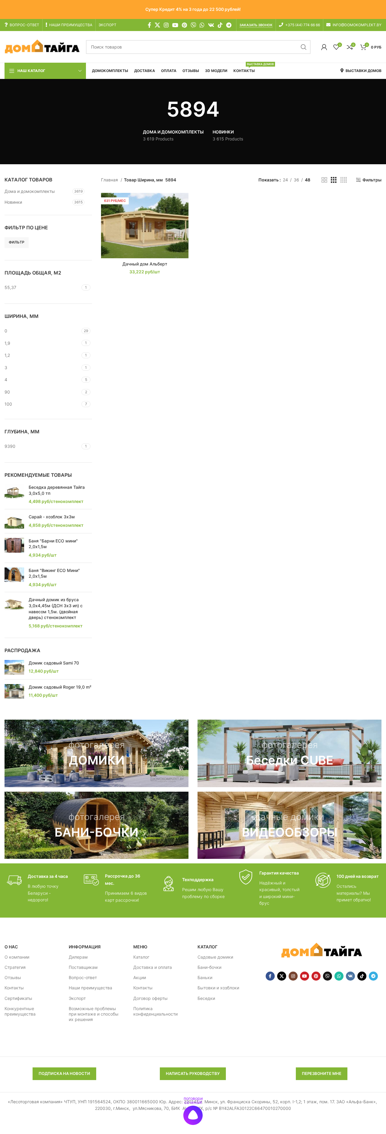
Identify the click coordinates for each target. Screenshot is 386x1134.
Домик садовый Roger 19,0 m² (60, 687)
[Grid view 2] (324, 180)
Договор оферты (150, 998)
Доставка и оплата (152, 967)
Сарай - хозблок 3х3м (52, 516)
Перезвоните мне (321, 1073)
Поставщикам (83, 967)
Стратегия (15, 967)
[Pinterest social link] (184, 25)
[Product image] (144, 226)
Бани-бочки (209, 967)
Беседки (206, 998)
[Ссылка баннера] (96, 753)
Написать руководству (193, 1073)
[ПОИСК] (304, 47)
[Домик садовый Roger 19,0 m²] (14, 691)
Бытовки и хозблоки (218, 987)
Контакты (14, 987)
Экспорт (77, 998)
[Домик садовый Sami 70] (14, 667)
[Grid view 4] (343, 180)
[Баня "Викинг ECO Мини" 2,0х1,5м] (14, 577)
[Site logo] (42, 46)
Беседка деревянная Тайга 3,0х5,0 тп (57, 490)
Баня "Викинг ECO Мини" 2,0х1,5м (54, 573)
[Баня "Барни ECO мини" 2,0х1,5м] (14, 548)
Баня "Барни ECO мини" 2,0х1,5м (53, 543)
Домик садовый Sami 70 (54, 662)
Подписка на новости (64, 1073)
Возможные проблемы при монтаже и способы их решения (94, 1014)
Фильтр (16, 242)
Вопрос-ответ (83, 977)
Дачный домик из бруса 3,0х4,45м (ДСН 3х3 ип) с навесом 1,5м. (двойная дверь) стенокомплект (56, 608)
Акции (139, 977)
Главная (110, 179)
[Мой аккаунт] (324, 47)
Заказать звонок (256, 25)
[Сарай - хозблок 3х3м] (14, 521)
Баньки (205, 977)
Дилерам (78, 957)
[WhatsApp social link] (202, 25)
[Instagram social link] (166, 25)
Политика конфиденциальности (155, 1011)
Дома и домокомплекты (30, 191)
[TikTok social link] (220, 25)
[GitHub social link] (193, 25)
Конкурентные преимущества (20, 1011)
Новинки (13, 202)
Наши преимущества (90, 987)
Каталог (141, 957)
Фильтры (371, 179)
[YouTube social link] (175, 25)
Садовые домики (215, 957)
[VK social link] (211, 25)
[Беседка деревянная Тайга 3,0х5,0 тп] (14, 494)
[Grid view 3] (334, 180)
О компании (17, 957)
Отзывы (13, 977)
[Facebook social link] (149, 25)
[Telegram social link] (228, 25)
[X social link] (157, 25)
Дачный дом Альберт (144, 263)
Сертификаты (18, 998)
